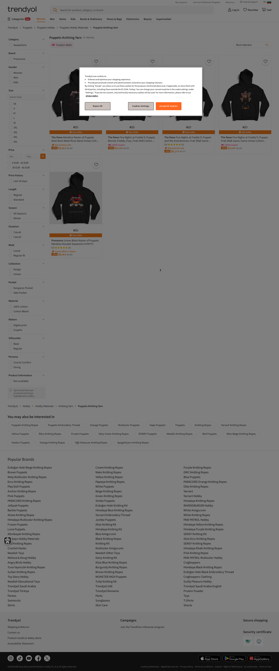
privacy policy (92, 95)
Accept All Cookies (168, 106)
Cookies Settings (140, 106)
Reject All (97, 106)
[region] (141, 91)
